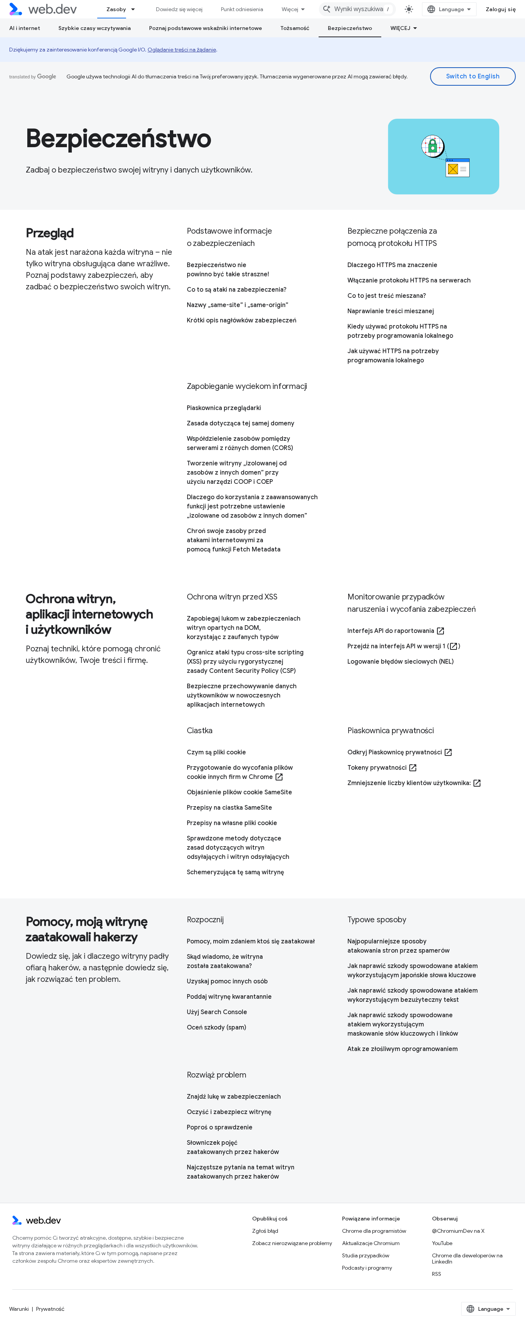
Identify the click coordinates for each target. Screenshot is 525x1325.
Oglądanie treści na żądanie (182, 49)
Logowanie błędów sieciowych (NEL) (400, 662)
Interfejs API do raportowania (396, 631)
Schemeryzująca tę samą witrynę (235, 872)
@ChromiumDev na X (458, 1230)
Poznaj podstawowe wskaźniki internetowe (205, 28)
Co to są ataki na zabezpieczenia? (236, 290)
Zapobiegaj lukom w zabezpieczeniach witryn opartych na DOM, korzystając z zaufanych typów (244, 628)
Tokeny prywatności (382, 768)
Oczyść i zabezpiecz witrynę (229, 1112)
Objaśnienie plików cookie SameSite (239, 792)
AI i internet (24, 28)
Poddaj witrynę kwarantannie (229, 997)
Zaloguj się (501, 9)
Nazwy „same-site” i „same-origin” (237, 305)
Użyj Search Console (217, 1012)
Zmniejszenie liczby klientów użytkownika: (414, 783)
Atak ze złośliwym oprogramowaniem (402, 1049)
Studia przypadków (365, 1255)
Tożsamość (295, 28)
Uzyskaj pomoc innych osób (227, 981)
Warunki (19, 1309)
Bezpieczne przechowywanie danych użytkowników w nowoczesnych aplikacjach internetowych (242, 695)
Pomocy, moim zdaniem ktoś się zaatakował (251, 941)
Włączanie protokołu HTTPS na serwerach (409, 280)
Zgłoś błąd (265, 1230)
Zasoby (116, 9)
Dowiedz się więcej (179, 9)
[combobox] (357, 9)
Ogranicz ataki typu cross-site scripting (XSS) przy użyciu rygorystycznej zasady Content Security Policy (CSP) (245, 662)
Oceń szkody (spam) (216, 1027)
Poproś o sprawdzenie (220, 1127)
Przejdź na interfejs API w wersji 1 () (403, 646)
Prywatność (50, 1309)
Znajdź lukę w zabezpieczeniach (234, 1097)
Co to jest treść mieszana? (386, 296)
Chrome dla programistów (374, 1230)
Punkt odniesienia (242, 9)
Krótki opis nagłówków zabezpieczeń (241, 320)
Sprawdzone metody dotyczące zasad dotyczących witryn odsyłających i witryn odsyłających (238, 848)
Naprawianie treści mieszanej (390, 311)
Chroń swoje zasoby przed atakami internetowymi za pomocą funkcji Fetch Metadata (234, 540)
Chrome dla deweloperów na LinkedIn (467, 1258)
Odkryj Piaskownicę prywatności (400, 752)
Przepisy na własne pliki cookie (232, 823)
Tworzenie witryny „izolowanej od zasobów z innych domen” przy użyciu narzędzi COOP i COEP (237, 473)
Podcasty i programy (367, 1267)
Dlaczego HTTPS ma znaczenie (392, 265)
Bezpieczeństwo (350, 28)
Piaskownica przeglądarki (224, 408)
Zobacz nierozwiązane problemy (292, 1243)
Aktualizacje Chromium (371, 1243)
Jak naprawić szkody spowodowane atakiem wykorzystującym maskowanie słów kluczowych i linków (402, 1024)
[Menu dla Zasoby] (136, 9)
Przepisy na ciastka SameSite (229, 808)
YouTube (442, 1243)
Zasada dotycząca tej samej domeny (240, 423)
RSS (436, 1273)
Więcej (290, 9)
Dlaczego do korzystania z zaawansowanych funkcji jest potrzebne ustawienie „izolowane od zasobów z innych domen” (252, 506)
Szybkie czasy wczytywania (94, 28)
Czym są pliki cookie (216, 752)
